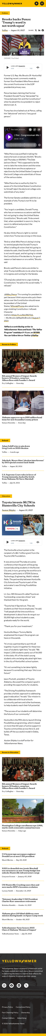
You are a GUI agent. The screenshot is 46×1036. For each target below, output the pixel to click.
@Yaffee (34, 335)
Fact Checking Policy (10, 1012)
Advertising (21, 1018)
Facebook (42, 30)
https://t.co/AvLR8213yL (22, 315)
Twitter (35, 30)
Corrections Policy (23, 1007)
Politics (5, 13)
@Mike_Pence (10, 294)
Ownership (25, 1012)
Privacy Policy (7, 1007)
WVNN (36, 332)
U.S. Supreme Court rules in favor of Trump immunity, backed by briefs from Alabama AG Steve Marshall (19, 476)
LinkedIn (39, 30)
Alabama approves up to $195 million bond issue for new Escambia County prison (22, 418)
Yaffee (5, 30)
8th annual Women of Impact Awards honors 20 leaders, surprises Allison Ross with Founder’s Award (19, 378)
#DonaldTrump (17, 306)
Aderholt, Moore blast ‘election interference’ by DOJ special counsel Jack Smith (23, 461)
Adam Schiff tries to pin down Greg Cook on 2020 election (16, 447)
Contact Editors (8, 1018)
